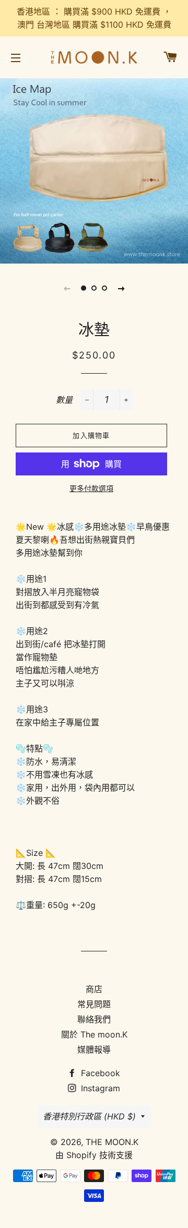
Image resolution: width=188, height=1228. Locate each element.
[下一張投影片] (121, 288)
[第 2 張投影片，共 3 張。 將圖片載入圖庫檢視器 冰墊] (94, 288)
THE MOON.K (112, 1142)
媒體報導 (94, 1049)
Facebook (99, 1073)
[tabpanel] (94, 170)
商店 (94, 989)
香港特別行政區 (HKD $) (89, 1116)
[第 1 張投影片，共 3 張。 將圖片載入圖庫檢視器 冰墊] (83, 288)
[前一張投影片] (66, 288)
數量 (64, 400)
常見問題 (94, 1004)
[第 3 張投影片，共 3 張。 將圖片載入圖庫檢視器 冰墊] (104, 288)
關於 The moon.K (94, 1034)
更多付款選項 (91, 488)
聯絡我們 (94, 1019)
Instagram (99, 1088)
